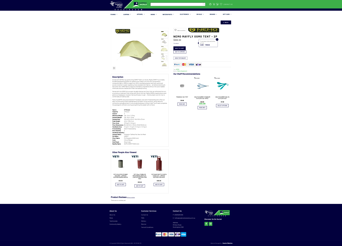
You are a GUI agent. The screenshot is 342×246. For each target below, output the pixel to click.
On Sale (199, 14)
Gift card (226, 14)
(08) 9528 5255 (179, 215)
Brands (212, 14)
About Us (112, 215)
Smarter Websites (227, 243)
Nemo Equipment (182, 71)
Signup (207, 44)
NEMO (177, 69)
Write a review (131, 197)
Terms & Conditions (147, 227)
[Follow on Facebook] (206, 224)
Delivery (143, 221)
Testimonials (113, 221)
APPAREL (140, 14)
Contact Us (227, 4)
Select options (222, 105)
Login (202, 44)
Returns (143, 224)
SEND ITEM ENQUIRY (180, 58)
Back (226, 22)
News (111, 218)
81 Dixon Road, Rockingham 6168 (178, 226)
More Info (182, 104)
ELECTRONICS (184, 14)
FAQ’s (142, 218)
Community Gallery (115, 224)
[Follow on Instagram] (210, 224)
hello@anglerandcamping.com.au (185, 218)
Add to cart (179, 48)
